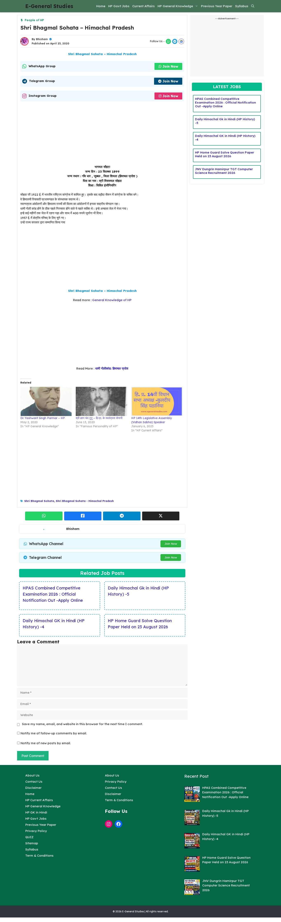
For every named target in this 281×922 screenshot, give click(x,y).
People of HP (34, 20)
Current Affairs (143, 6)
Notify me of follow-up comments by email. (54, 733)
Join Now (170, 66)
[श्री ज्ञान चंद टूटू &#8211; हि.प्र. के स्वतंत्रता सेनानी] (101, 401)
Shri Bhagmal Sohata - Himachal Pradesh (85, 501)
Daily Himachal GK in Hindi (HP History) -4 (54, 623)
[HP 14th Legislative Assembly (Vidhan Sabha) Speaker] (156, 401)
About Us (32, 775)
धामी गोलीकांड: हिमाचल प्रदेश (111, 368)
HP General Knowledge (175, 6)
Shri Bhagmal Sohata (39, 501)
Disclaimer (33, 788)
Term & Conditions (39, 855)
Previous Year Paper (216, 6)
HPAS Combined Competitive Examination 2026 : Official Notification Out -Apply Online (53, 594)
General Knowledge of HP (111, 300)
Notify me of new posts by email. (46, 743)
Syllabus (241, 6)
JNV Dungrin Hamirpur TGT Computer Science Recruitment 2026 (224, 171)
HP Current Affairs (39, 800)
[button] (253, 6)
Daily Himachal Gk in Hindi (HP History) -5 (138, 591)
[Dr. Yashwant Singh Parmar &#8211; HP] (46, 401)
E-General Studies (49, 6)
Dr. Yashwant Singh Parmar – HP (42, 418)
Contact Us (33, 781)
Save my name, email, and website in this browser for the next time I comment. (82, 724)
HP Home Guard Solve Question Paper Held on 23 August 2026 (140, 623)
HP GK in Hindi (36, 812)
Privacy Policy (36, 831)
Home (100, 6)
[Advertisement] (102, 134)
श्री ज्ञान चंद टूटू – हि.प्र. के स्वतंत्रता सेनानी (99, 418)
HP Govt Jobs (118, 6)
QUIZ (29, 837)
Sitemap (31, 843)
